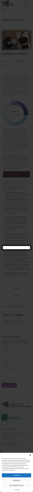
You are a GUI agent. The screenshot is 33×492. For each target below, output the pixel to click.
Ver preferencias (16, 485)
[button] (30, 455)
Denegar (16, 480)
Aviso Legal (17, 489)
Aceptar (16, 475)
